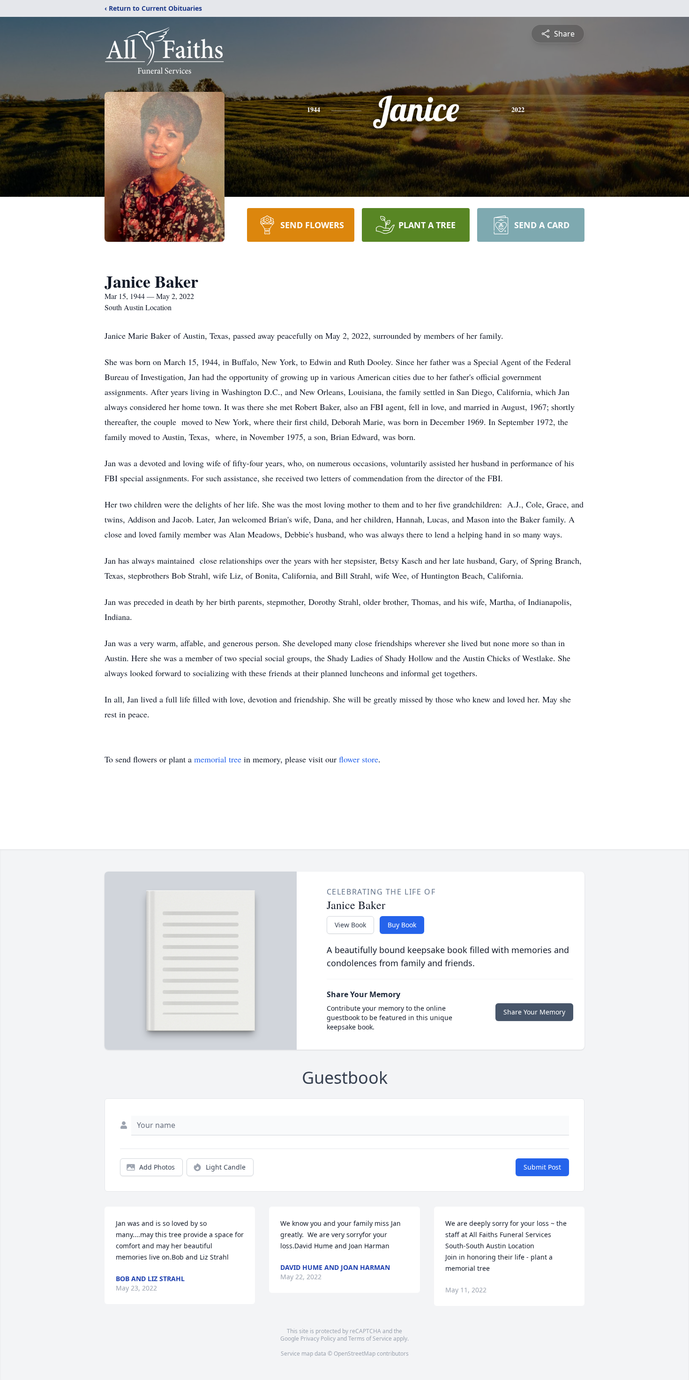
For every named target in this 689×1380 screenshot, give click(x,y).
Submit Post (542, 1167)
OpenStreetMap (354, 1354)
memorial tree (217, 759)
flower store (358, 759)
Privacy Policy (318, 1339)
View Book (350, 924)
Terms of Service (370, 1339)
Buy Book (402, 924)
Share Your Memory (534, 1011)
